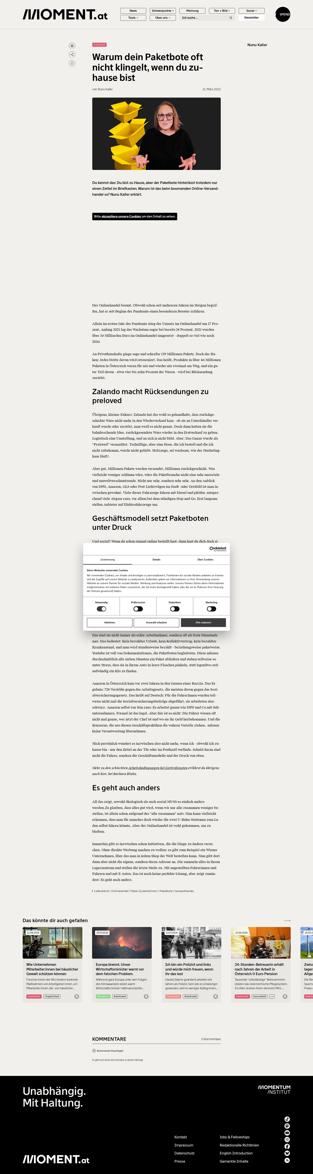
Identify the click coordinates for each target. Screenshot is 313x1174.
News (133, 11)
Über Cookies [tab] (205, 559)
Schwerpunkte (161, 11)
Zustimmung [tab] (107, 559)
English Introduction (236, 1153)
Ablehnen (109, 622)
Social (250, 11)
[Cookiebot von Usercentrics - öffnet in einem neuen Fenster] (212, 549)
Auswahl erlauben (156, 622)
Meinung (192, 11)
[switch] (138, 609)
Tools (131, 18)
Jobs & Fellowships (235, 1137)
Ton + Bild (221, 11)
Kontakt (180, 1137)
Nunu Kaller (257, 45)
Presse (179, 1161)
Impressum (183, 1145)
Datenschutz (184, 1153)
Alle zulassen (203, 622)
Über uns (161, 18)
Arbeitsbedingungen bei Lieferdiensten (157, 768)
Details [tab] (157, 559)
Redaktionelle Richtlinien (239, 1145)
